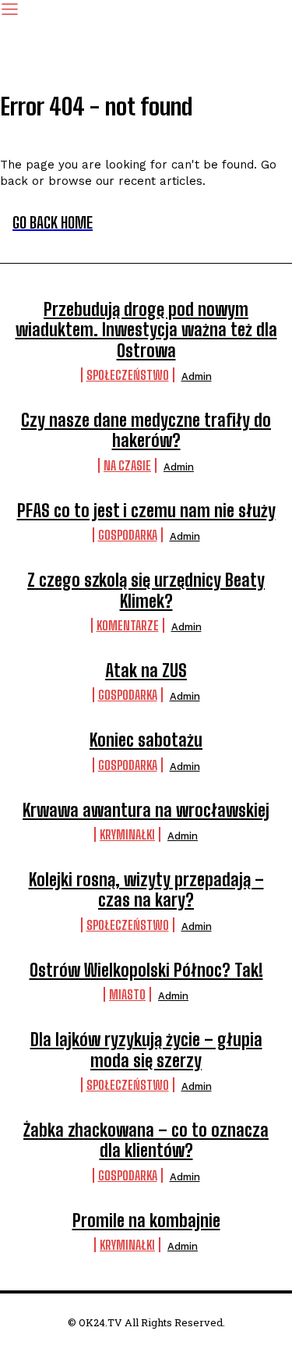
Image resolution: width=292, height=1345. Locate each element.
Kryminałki (127, 834)
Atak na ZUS (146, 670)
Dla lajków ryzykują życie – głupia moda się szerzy (146, 1049)
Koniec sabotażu (146, 740)
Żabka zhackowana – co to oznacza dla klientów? (146, 1140)
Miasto (127, 994)
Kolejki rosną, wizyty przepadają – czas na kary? (146, 889)
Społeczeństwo (127, 374)
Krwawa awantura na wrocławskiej (146, 810)
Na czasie (127, 465)
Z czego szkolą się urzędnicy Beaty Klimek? (146, 590)
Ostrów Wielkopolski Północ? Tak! (146, 970)
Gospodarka (127, 534)
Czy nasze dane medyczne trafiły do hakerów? (146, 430)
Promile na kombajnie (146, 1220)
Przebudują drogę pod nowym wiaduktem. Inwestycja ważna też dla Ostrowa (146, 330)
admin (196, 376)
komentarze (128, 625)
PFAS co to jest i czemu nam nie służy (146, 510)
